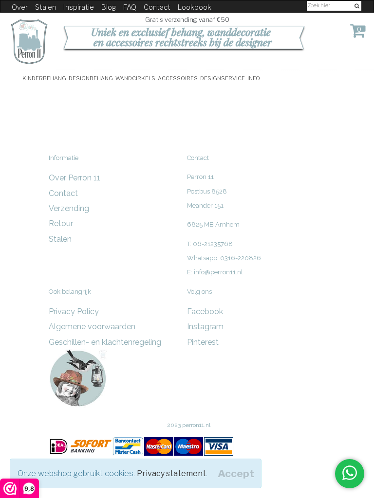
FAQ (129, 7)
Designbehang (91, 77)
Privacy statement (171, 473)
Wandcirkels (135, 77)
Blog (108, 7)
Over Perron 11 (74, 177)
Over (20, 7)
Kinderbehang (44, 77)
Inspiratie (78, 7)
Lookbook (194, 7)
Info (253, 77)
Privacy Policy (74, 311)
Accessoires (178, 77)
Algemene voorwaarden (92, 326)
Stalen (45, 7)
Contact (157, 7)
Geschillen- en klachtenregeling (105, 342)
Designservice (222, 77)
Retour (61, 223)
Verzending (69, 208)
